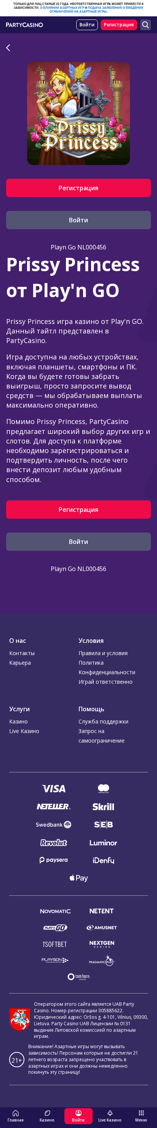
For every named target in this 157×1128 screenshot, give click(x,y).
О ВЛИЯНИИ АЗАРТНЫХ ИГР (62, 8)
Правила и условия (103, 653)
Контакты (22, 653)
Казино (18, 721)
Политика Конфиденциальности (106, 667)
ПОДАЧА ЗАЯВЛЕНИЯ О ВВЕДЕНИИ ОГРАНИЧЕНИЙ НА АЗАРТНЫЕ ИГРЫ (96, 9)
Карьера (20, 662)
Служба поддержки (103, 721)
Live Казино (24, 731)
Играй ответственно (105, 681)
